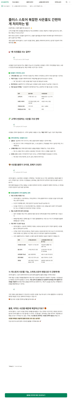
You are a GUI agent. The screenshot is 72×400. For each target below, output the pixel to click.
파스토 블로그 (15, 2)
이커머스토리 (58, 2)
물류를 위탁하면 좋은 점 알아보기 (36, 395)
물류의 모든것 (30, 2)
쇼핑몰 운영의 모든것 (44, 2)
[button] (66, 2)
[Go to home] (5, 2)
